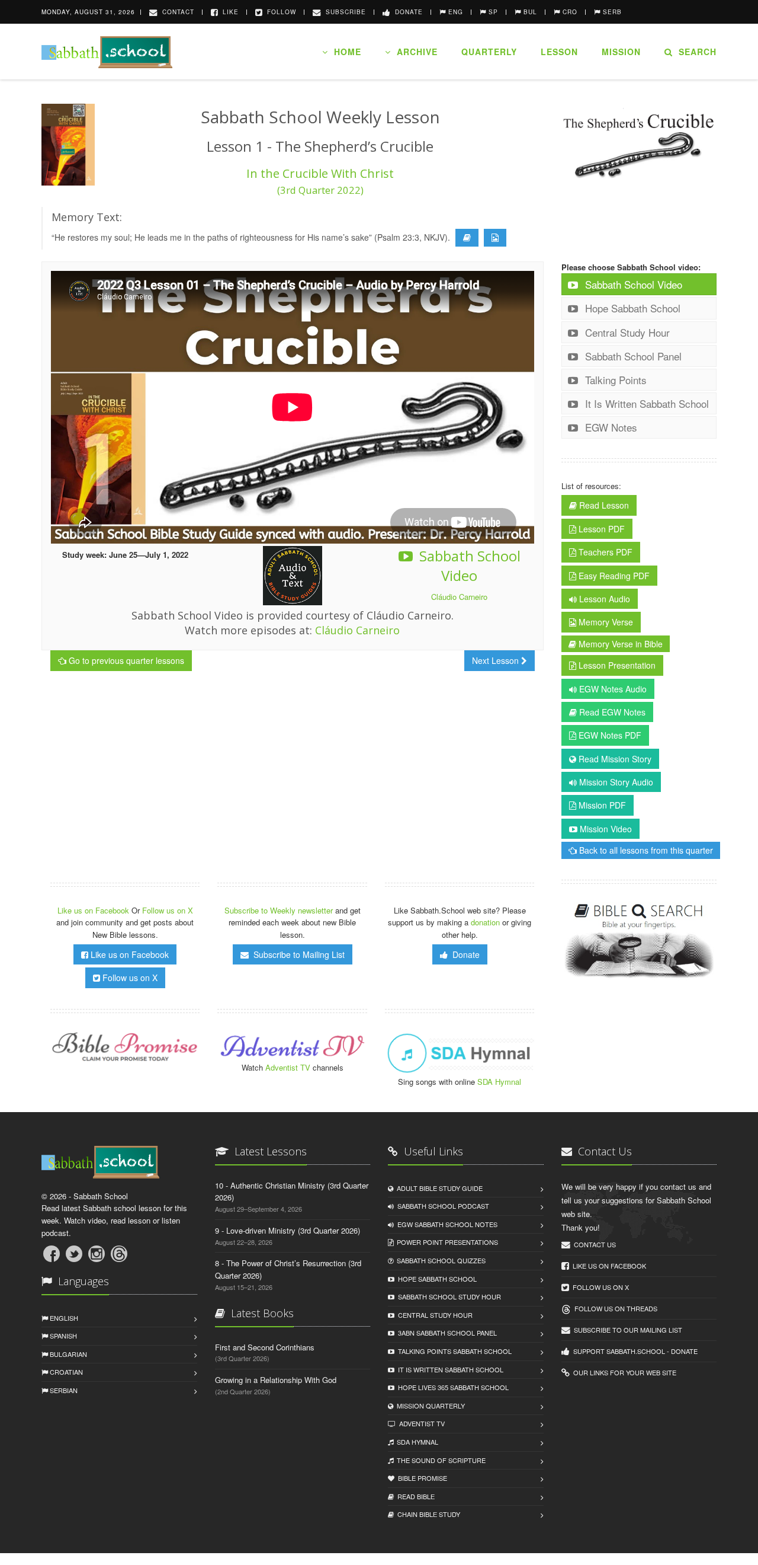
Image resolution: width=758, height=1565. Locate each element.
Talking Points (614, 379)
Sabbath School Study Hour (447, 1296)
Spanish (62, 1335)
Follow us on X (167, 910)
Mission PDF (601, 805)
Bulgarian (67, 1354)
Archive (414, 52)
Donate (406, 12)
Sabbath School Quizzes (439, 1260)
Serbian (63, 1390)
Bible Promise (420, 1478)
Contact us (593, 1244)
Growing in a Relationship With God (275, 1379)
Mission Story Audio (615, 782)
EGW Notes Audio (612, 689)
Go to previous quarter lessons (125, 660)
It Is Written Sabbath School (645, 403)
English (63, 1318)
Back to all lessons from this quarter (645, 850)
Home (344, 52)
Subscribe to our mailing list (626, 1329)
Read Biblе (414, 1496)
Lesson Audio (603, 599)
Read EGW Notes (611, 712)
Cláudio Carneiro (459, 596)
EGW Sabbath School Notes (445, 1224)
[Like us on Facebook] (51, 1253)
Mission (621, 52)
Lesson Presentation (616, 665)
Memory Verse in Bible (619, 644)
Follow (279, 12)
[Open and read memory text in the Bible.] (466, 238)
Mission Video (604, 829)
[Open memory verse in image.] (495, 238)
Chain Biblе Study (427, 1514)
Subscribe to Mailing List (297, 954)
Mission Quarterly (429, 1405)
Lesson (559, 52)
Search (695, 52)
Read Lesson (603, 505)
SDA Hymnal (499, 1081)
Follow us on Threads (614, 1308)
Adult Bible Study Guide (438, 1188)
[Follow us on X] (74, 1253)
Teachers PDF (604, 552)
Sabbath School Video (468, 565)
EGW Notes (609, 427)
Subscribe (343, 12)
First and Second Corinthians (264, 1347)
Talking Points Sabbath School (453, 1351)
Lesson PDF (600, 529)
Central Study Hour (626, 332)
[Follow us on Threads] (119, 1253)
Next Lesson (496, 660)
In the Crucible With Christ (320, 181)
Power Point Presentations (445, 1242)
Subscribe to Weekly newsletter (278, 910)
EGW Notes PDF (608, 735)
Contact (176, 12)
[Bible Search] (639, 941)
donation (485, 922)
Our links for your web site (623, 1372)
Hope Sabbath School (631, 308)
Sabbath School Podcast (441, 1206)
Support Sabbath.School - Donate (634, 1351)
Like (228, 12)
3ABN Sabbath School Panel (445, 1332)
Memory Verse (604, 622)
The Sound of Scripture (439, 1460)
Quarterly (489, 52)
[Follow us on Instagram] (96, 1253)
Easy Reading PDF (613, 576)
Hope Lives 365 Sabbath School (451, 1387)
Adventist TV (287, 1067)
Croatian (65, 1371)
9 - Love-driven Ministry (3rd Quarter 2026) (287, 1230)
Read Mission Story (613, 759)
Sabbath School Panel (632, 356)
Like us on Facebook (94, 910)
